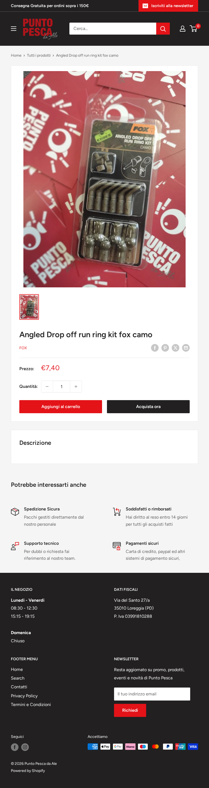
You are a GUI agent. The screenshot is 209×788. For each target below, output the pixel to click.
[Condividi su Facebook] (155, 347)
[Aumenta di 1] (76, 386)
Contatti (19, 686)
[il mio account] (182, 29)
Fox (23, 348)
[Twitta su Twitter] (175, 347)
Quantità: (28, 386)
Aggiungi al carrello (60, 406)
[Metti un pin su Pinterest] (165, 347)
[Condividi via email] (186, 347)
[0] (193, 28)
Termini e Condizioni (31, 704)
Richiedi (130, 710)
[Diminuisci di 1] (47, 386)
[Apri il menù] (13, 28)
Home (16, 55)
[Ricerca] (163, 29)
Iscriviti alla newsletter (172, 5)
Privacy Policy (24, 695)
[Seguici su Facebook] (15, 747)
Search (17, 678)
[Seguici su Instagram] (25, 747)
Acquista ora (148, 406)
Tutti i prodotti (39, 55)
